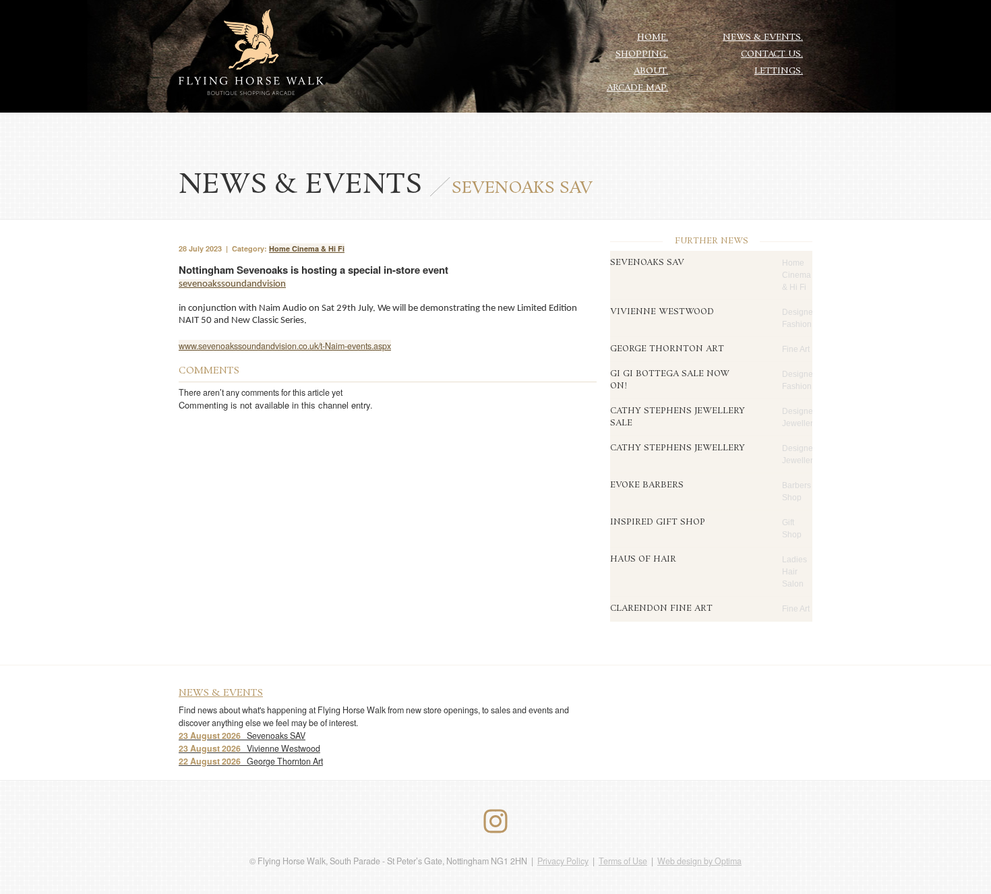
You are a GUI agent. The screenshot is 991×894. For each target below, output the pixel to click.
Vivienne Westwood (249, 748)
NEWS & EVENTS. (763, 37)
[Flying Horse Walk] (251, 52)
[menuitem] (653, 36)
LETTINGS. (778, 71)
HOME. (652, 37)
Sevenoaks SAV (242, 735)
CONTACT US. (772, 54)
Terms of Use (623, 861)
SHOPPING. (641, 54)
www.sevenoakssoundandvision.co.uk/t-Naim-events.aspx (285, 346)
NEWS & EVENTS (221, 693)
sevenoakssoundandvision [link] (232, 284)
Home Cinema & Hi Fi (306, 248)
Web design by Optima (699, 861)
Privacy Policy (563, 861)
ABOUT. (651, 71)
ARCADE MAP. (637, 88)
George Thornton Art (251, 761)
